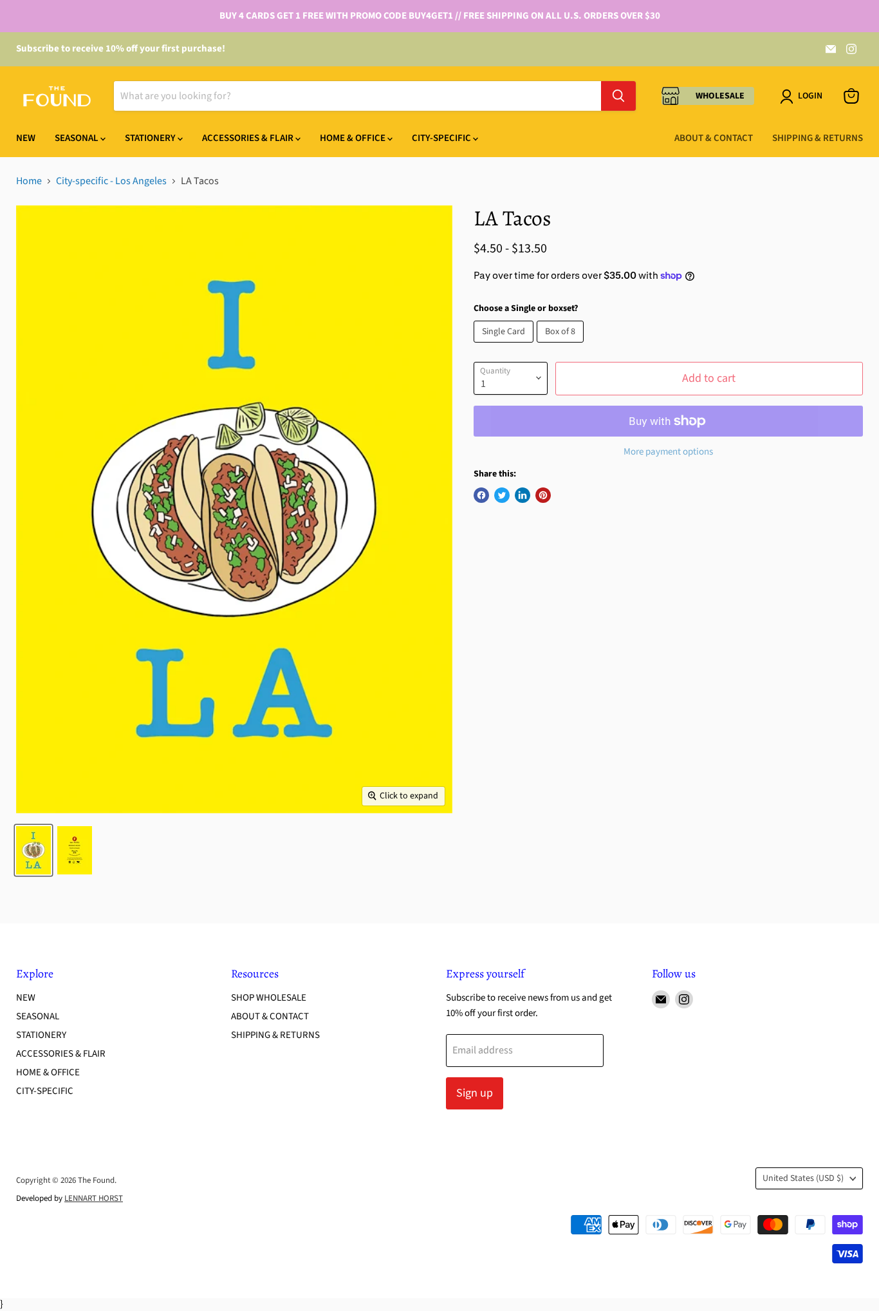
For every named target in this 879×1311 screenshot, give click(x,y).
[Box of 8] (562, 346)
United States (803, 1178)
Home (29, 181)
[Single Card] (505, 346)
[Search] (618, 96)
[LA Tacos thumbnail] (33, 850)
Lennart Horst (93, 1198)
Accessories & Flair (248, 138)
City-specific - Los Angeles (111, 181)
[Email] (831, 49)
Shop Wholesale (268, 997)
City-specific (442, 138)
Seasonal (77, 138)
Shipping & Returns (817, 138)
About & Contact (713, 138)
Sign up (474, 1093)
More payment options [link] (668, 451)
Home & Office (353, 138)
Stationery (151, 138)
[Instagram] (851, 49)
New (25, 138)
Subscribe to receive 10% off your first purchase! (120, 48)
